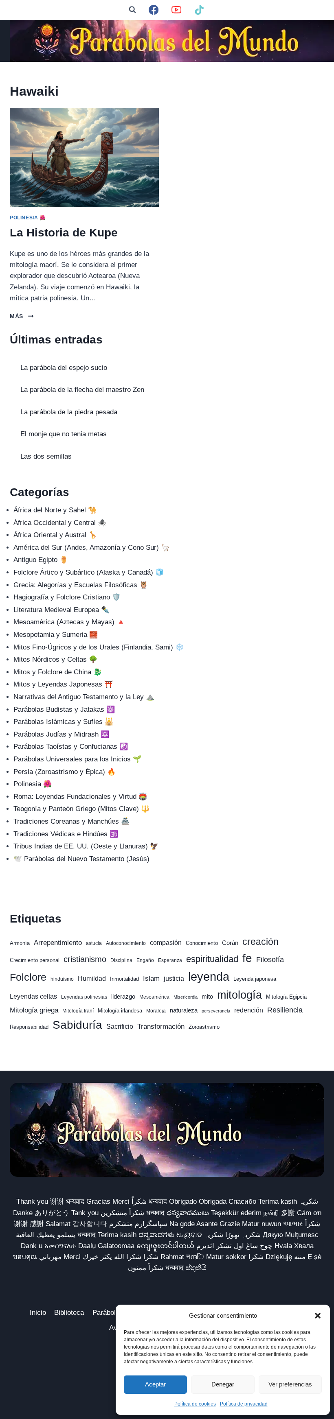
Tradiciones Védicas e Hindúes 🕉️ (65, 834)
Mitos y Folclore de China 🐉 (57, 672)
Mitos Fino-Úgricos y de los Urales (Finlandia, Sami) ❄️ (98, 647)
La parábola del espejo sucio (63, 368)
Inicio (38, 1312)
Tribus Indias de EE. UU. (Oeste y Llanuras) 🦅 (85, 846)
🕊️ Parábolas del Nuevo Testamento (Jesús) (81, 859)
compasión (166, 942)
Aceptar (155, 1384)
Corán (230, 943)
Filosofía (270, 959)
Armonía (20, 943)
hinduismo (62, 979)
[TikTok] (199, 10)
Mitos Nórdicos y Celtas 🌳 (55, 659)
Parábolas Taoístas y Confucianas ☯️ (70, 746)
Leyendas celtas (33, 996)
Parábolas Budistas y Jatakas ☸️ (64, 709)
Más (21, 316)
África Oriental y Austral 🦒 (55, 535)
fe (247, 958)
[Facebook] (154, 10)
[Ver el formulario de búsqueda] (132, 9)
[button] (318, 1316)
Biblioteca (69, 1312)
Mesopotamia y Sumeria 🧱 (55, 634)
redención (248, 1010)
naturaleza (184, 1010)
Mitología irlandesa (120, 1011)
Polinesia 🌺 (28, 218)
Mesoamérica (154, 997)
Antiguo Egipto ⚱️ (40, 560)
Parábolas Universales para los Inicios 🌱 (77, 759)
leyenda (208, 976)
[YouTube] (177, 10)
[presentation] (84, 157)
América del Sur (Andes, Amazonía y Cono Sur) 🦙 (91, 547)
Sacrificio (119, 1026)
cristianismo (85, 959)
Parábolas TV (113, 1312)
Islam (151, 978)
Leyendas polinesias (84, 997)
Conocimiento (202, 943)
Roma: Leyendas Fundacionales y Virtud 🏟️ (80, 796)
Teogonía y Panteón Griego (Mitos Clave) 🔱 (81, 809)
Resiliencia (285, 1010)
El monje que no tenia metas (63, 434)
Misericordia (186, 997)
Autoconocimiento (126, 943)
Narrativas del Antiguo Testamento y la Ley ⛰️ (83, 697)
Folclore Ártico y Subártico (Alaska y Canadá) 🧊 (88, 572)
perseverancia (216, 1010)
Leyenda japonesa (254, 979)
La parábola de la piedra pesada (68, 412)
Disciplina (121, 960)
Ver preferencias (290, 1384)
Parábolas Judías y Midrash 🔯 (61, 734)
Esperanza (170, 960)
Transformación (161, 1026)
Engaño (145, 960)
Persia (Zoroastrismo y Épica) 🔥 (64, 772)
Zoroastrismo (204, 1027)
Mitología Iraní (78, 1011)
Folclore (28, 977)
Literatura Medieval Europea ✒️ (61, 610)
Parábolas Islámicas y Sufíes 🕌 (63, 722)
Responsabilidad (29, 1027)
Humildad (92, 978)
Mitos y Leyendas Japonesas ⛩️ (63, 684)
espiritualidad (212, 959)
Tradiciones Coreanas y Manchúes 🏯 (71, 821)
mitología (239, 995)
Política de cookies (195, 1404)
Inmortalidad (124, 979)
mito (207, 996)
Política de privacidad (244, 1404)
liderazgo (123, 996)
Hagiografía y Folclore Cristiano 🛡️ (67, 597)
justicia (174, 978)
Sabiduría (77, 1025)
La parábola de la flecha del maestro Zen (82, 390)
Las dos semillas (46, 456)
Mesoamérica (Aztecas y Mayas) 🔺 (69, 622)
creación (260, 941)
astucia (94, 943)
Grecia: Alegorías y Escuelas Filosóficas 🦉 (80, 585)
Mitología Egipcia (286, 997)
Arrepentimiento (58, 943)
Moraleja (156, 1011)
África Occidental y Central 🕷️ (59, 523)
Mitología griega (34, 1010)
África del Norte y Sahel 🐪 (55, 510)
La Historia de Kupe (64, 232)
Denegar (222, 1384)
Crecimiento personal (34, 960)
